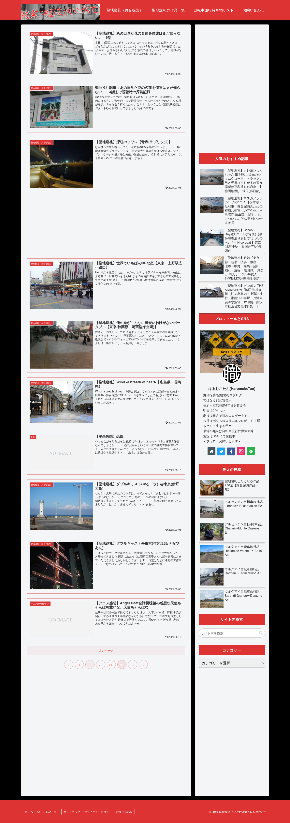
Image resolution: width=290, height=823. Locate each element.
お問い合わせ (124, 812)
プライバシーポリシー (98, 812)
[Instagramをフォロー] (241, 451)
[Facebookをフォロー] (231, 451)
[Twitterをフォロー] (221, 451)
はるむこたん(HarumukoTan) (231, 388)
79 (101, 664)
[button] (260, 633)
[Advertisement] (106, 224)
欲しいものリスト (48, 812)
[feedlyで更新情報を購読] (251, 451)
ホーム (29, 812)
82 (133, 664)
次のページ (106, 650)
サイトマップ (72, 812)
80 (111, 664)
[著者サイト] (211, 451)
